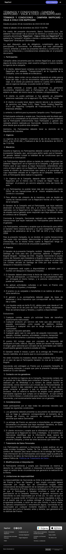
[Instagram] (17, 528)
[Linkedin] (19, 528)
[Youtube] (21, 528)
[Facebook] (14, 528)
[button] (60, 2)
